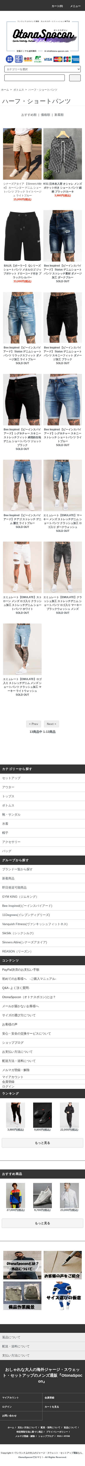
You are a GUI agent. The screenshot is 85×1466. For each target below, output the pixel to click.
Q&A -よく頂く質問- (16, 988)
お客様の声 (9, 1024)
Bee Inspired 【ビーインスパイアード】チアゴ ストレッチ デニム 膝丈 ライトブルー (22, 519)
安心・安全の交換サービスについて (26, 1033)
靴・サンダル (11, 814)
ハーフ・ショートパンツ (43, 89)
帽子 (5, 832)
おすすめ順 (29, 114)
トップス (8, 796)
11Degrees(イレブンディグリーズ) (26, 915)
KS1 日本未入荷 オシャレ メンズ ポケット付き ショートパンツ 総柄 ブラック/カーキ (62, 187)
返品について (70, 1427)
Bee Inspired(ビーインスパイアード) (27, 905)
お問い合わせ (9, 1415)
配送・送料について (50, 1427)
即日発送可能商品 (14, 887)
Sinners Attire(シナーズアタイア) (24, 942)
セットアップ (11, 778)
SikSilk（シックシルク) (18, 933)
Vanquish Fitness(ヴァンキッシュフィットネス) (35, 924)
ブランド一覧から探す (17, 869)
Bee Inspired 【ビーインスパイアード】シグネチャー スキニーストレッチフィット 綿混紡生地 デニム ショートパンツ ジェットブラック (22, 437)
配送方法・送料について (19, 1061)
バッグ (6, 851)
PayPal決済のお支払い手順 (20, 969)
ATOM (67, 1436)
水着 (5, 823)
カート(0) (57, 6)
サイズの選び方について (19, 1015)
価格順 (45, 114)
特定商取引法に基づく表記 (30, 1432)
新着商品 (8, 878)
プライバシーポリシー (57, 1432)
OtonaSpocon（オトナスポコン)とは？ (29, 997)
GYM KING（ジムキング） (20, 896)
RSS (59, 1436)
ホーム (5, 89)
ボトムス (19, 89)
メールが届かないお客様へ (20, 1006)
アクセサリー (11, 842)
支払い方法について (27, 1427)
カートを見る (52, 1406)
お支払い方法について (17, 1051)
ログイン (8, 1086)
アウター (8, 787)
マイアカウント (13, 1077)
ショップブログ (13, 1042)
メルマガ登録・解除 (16, 1070)
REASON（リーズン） (17, 951)
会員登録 (8, 1081)
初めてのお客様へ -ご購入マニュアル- (29, 978)
